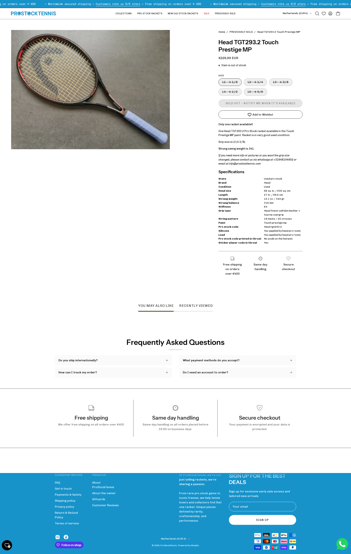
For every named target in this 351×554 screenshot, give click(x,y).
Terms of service (67, 523)
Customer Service (68, 474)
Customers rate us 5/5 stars (118, 4)
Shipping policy (65, 500)
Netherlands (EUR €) (295, 13)
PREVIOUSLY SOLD (241, 31)
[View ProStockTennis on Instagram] (57, 537)
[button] (317, 13)
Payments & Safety (68, 494)
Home (221, 31)
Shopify (195, 545)
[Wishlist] (324, 13)
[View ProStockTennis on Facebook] (66, 537)
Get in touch (63, 488)
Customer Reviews (105, 505)
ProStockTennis (169, 545)
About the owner (104, 493)
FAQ (57, 482)
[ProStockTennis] (34, 13)
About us (99, 474)
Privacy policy (64, 506)
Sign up (262, 520)
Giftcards (98, 499)
